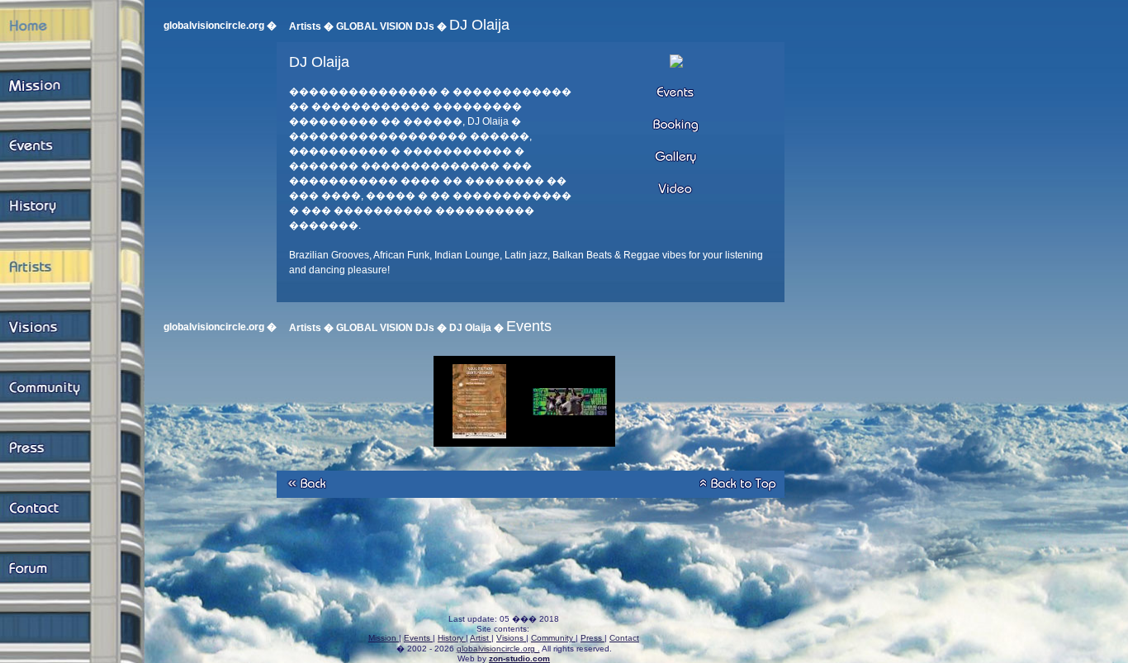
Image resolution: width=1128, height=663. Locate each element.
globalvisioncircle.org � (220, 25)
